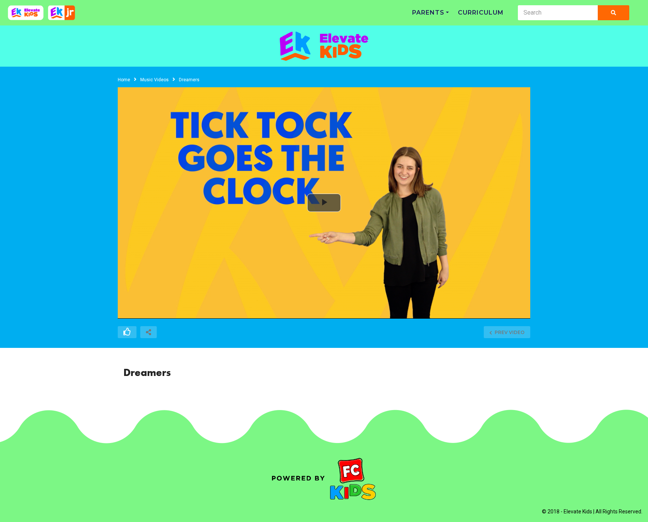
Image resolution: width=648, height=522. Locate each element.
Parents (428, 12)
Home (124, 79)
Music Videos (154, 79)
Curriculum (481, 12)
